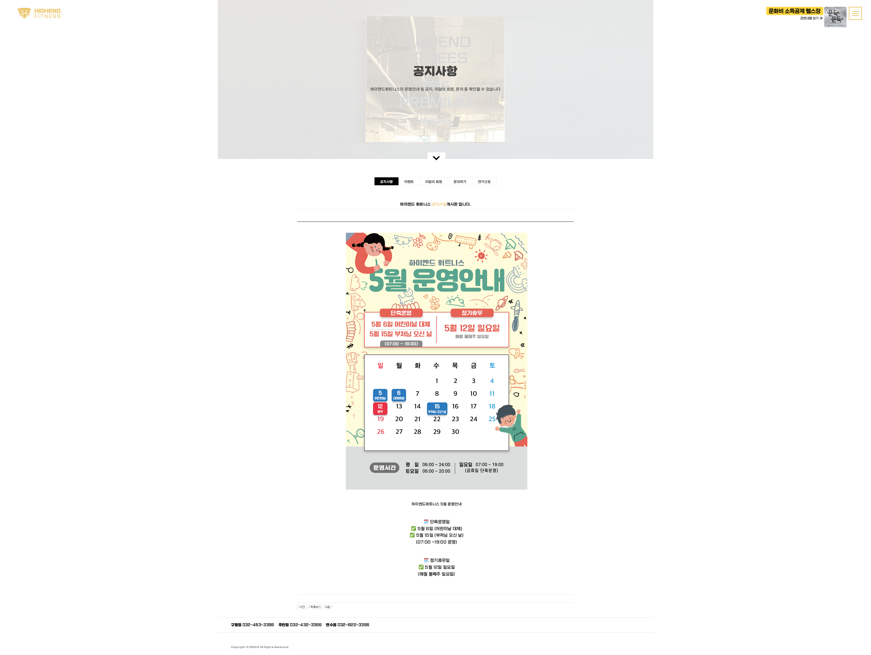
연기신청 (484, 182)
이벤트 (409, 182)
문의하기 (460, 182)
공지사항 (386, 182)
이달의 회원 (433, 182)
